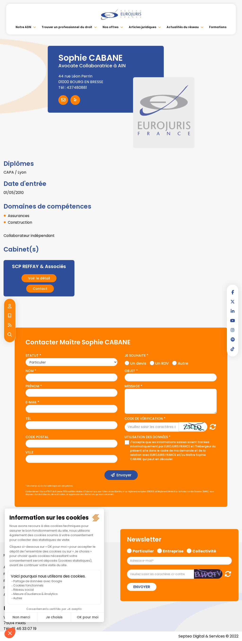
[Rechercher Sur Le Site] (9, 334)
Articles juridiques (142, 27)
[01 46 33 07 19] (9, 316)
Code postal (37, 437)
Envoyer (124, 475)
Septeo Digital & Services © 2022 (208, 636)
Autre (183, 363)
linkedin (232, 311)
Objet (130, 370)
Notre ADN (23, 27)
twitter (232, 301)
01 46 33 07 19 (24, 628)
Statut (32, 355)
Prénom (32, 386)
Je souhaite (135, 355)
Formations (217, 27)
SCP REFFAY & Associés (39, 266)
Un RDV (162, 363)
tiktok (232, 349)
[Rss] (9, 325)
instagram (232, 330)
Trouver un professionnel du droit (67, 27)
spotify (232, 339)
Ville (29, 452)
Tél (28, 418)
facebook (232, 292)
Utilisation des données (146, 437)
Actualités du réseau (183, 27)
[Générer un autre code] (211, 426)
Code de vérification (144, 418)
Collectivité (204, 550)
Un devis (138, 363)
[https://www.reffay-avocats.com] (75, 100)
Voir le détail (39, 278)
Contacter (63, 100)
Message (132, 386)
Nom (30, 370)
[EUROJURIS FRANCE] (121, 14)
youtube (232, 320)
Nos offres (110, 27)
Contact (40, 288)
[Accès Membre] (9, 306)
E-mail (31, 402)
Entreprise (173, 550)
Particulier (143, 550)
